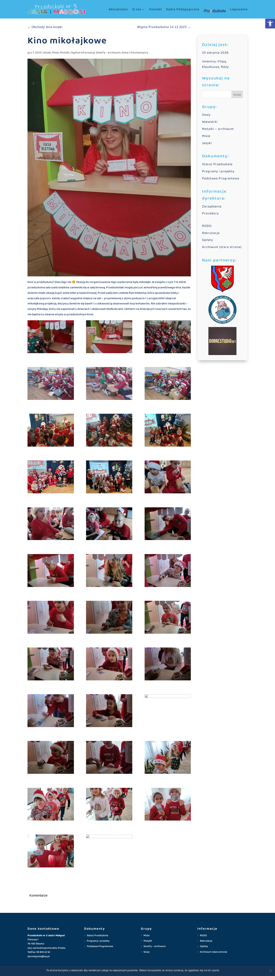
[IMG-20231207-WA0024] (51, 337)
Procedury (210, 213)
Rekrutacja (211, 233)
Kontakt (155, 9)
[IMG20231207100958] (51, 664)
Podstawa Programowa (220, 178)
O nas (136, 9)
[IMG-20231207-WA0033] (109, 384)
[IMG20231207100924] (109, 758)
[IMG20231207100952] (109, 664)
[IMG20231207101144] (168, 524)
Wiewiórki (210, 121)
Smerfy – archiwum (154, 946)
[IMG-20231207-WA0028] (51, 431)
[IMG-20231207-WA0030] (168, 384)
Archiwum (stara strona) (222, 247)
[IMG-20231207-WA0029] (109, 431)
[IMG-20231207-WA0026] (168, 337)
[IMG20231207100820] (51, 852)
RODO (207, 226)
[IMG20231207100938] (51, 758)
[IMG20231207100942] (51, 711)
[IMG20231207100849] (168, 758)
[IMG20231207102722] (109, 524)
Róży (225, 67)
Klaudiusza (210, 67)
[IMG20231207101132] (51, 571)
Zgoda (225, 970)
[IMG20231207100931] (109, 711)
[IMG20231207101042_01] (51, 618)
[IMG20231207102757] (51, 524)
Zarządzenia (211, 206)
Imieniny (209, 61)
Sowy (125, 52)
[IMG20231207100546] (109, 851)
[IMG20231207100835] (51, 805)
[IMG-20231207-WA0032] (51, 384)
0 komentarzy (139, 52)
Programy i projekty (218, 171)
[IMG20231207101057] (168, 571)
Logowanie (239, 9)
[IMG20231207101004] (168, 618)
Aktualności (118, 9)
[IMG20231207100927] (168, 710)
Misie (55, 52)
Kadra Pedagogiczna (182, 9)
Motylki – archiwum (218, 129)
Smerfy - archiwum (108, 52)
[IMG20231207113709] (109, 477)
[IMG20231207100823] (168, 805)
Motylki (65, 52)
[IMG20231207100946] (168, 664)
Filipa (222, 61)
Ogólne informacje (83, 52)
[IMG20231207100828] (109, 805)
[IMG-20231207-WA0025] (109, 337)
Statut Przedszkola (217, 164)
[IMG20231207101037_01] (109, 618)
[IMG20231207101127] (109, 571)
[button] (270, 23)
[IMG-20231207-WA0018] (51, 477)
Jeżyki (47, 52)
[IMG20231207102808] (168, 477)
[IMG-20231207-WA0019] (168, 431)
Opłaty (207, 240)
